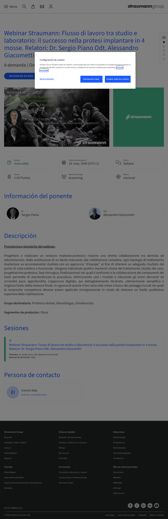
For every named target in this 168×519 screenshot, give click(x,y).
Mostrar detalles (47, 79)
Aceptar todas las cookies (118, 79)
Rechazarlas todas (91, 79)
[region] (85, 70)
